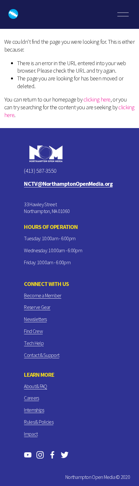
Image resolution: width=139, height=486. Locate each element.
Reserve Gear (37, 307)
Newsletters (35, 319)
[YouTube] (28, 455)
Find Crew (33, 331)
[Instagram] (40, 455)
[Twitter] (65, 455)
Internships (34, 410)
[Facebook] (52, 455)
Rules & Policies (38, 422)
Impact (30, 434)
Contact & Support (41, 355)
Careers (31, 398)
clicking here (97, 99)
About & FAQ (35, 386)
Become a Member (42, 295)
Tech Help (33, 343)
